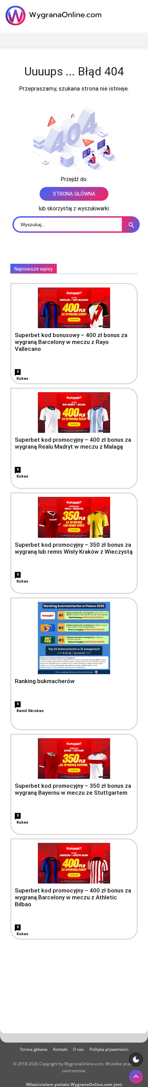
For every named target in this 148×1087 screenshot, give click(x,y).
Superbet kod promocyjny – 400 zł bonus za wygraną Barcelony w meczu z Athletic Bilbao (73, 897)
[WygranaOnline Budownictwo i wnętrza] (55, 15)
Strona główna (33, 1049)
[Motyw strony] (136, 1059)
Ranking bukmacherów (45, 681)
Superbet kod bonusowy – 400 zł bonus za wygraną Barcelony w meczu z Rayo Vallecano (71, 342)
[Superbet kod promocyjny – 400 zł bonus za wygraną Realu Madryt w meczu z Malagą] (74, 412)
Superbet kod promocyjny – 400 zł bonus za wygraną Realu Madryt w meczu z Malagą (73, 443)
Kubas (22, 378)
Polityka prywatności (108, 1049)
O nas (78, 1049)
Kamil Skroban (30, 711)
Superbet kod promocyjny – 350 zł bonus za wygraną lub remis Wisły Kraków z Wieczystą (74, 548)
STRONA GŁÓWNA (74, 194)
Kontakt (60, 1049)
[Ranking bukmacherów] (74, 638)
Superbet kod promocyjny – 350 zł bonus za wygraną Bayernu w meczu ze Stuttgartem (73, 789)
